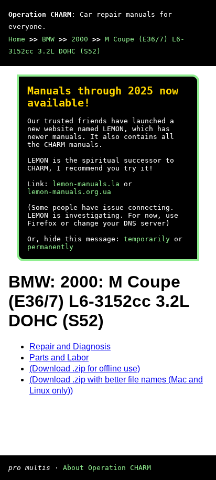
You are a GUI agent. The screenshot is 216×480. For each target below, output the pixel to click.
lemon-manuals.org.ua (69, 192)
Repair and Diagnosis (70, 346)
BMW (48, 39)
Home (16, 39)
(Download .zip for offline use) (84, 368)
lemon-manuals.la (86, 184)
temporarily (147, 239)
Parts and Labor (59, 357)
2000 (79, 39)
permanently (50, 247)
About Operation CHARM (107, 468)
